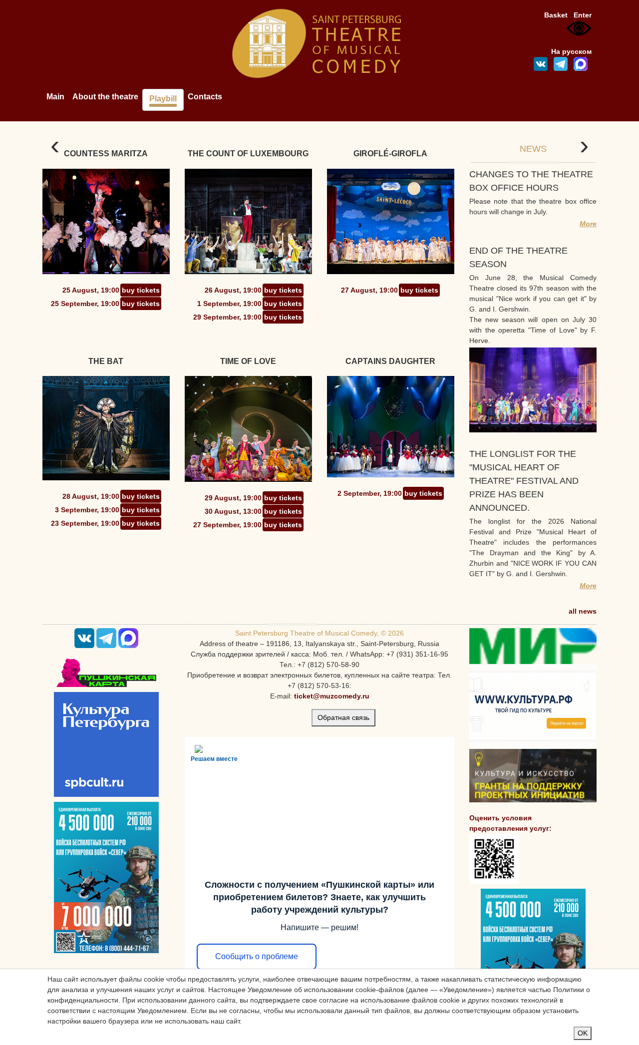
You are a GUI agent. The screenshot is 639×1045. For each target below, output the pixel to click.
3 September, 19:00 (87, 510)
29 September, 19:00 (227, 317)
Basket (556, 15)
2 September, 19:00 (369, 493)
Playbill (163, 98)
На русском (571, 51)
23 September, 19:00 (85, 523)
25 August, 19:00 (90, 290)
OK (583, 1033)
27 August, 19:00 (369, 290)
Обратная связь (343, 717)
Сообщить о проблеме (256, 956)
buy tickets (141, 290)
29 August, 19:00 (233, 498)
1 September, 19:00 (229, 304)
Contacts (205, 96)
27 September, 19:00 (227, 525)
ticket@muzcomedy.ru (331, 696)
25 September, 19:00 (85, 304)
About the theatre (105, 96)
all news (583, 611)
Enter (583, 15)
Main (55, 96)
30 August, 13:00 (233, 511)
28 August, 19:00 (90, 496)
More (588, 224)
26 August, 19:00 (233, 290)
